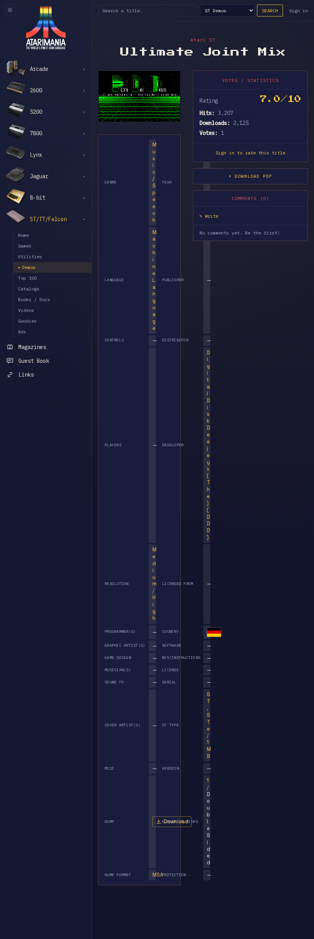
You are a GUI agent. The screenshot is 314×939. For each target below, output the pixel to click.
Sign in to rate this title (250, 153)
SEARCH (270, 10)
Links (26, 374)
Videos (26, 310)
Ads (22, 331)
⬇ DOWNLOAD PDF (251, 176)
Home (23, 235)
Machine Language (154, 280)
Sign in (298, 10)
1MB (209, 749)
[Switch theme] (10, 10)
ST (208, 698)
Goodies (27, 321)
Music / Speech (154, 182)
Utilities (30, 256)
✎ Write (209, 216)
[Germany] (214, 632)
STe (208, 722)
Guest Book (33, 360)
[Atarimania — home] (46, 28)
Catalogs (28, 289)
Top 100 (27, 278)
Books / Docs (34, 299)
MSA (157, 875)
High (153, 607)
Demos (27, 267)
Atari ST (203, 40)
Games (24, 246)
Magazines (32, 347)
